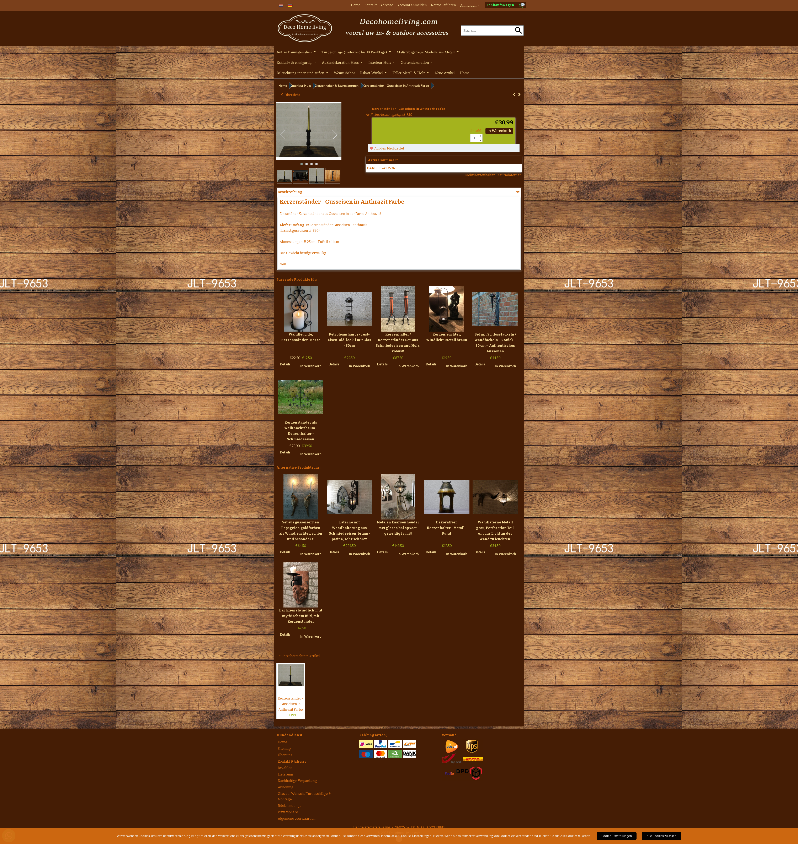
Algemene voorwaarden (296, 819)
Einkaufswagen (500, 5)
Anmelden (468, 5)
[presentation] (282, 135)
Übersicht (292, 95)
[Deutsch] (290, 5)
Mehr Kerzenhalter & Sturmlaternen (493, 175)
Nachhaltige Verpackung (297, 781)
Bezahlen (285, 768)
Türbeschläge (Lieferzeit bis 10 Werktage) (354, 52)
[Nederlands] (280, 5)
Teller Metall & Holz (409, 73)
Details (285, 364)
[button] (301, 164)
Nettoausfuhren (443, 5)
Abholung (285, 787)
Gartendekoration (415, 62)
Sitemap (284, 749)
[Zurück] (514, 94)
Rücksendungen (291, 806)
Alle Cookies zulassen (661, 836)
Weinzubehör (344, 73)
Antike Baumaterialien (295, 52)
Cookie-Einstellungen (616, 836)
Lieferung (285, 774)
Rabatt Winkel (372, 73)
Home (355, 5)
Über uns (285, 755)
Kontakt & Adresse (379, 5)
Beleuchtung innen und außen (301, 73)
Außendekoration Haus (341, 62)
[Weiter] (519, 94)
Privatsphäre (288, 812)
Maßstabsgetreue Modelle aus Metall (426, 52)
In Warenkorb (499, 131)
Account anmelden (412, 5)
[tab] (399, 192)
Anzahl (475, 131)
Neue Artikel (445, 73)
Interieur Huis (380, 62)
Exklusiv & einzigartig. (295, 62)
